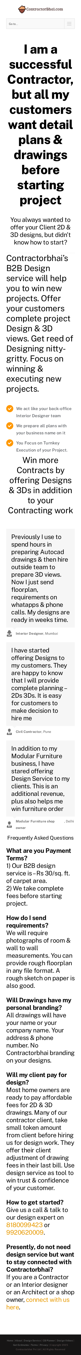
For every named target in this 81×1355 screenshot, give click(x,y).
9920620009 (25, 1232)
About (18, 1340)
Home (10, 1340)
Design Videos (65, 1340)
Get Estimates (21, 1345)
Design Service (32, 1340)
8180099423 (24, 1225)
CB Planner (49, 1340)
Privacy (44, 1345)
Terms (34, 1345)
